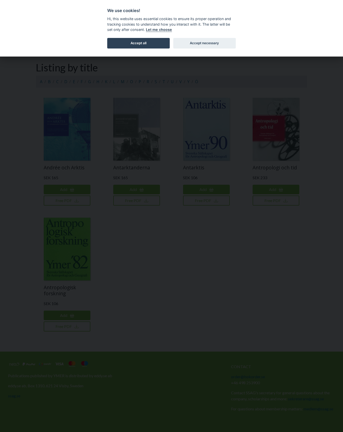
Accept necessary (204, 43)
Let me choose (159, 29)
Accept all (138, 43)
